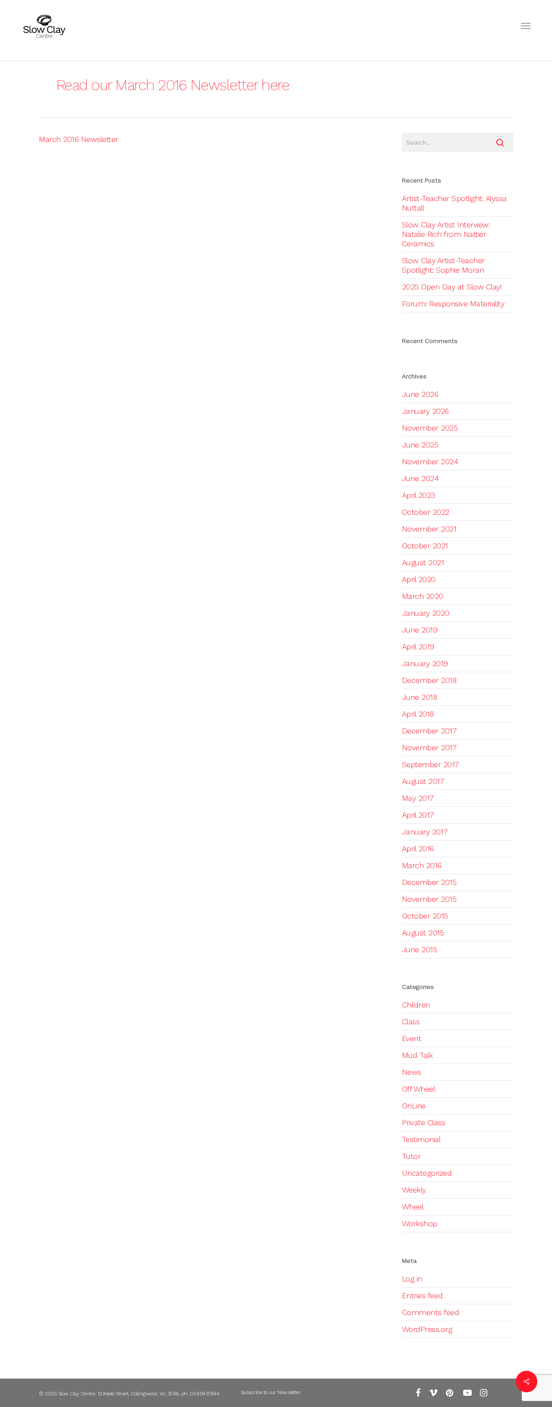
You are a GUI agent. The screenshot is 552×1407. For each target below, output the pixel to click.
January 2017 (425, 831)
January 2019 (425, 663)
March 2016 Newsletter (78, 139)
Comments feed (430, 1312)
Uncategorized (427, 1172)
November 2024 (430, 461)
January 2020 (425, 612)
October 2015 (425, 915)
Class (411, 1021)
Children (416, 1004)
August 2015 (423, 932)
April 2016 (418, 848)
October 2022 (425, 511)
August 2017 (423, 781)
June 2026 (420, 394)
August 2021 (423, 562)
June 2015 (419, 949)
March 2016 (422, 865)
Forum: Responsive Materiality (453, 303)
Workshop (419, 1223)
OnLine (414, 1105)
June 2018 (419, 697)
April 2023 (418, 495)
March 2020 (422, 596)
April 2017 (418, 814)
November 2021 (429, 528)
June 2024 (420, 478)
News (411, 1071)
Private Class (423, 1122)
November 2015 (429, 898)
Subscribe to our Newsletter (271, 1392)
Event (411, 1038)
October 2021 (425, 545)
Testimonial (421, 1139)
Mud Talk (417, 1055)
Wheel (412, 1206)
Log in (412, 1278)
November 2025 (430, 427)
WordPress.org (427, 1329)
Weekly (414, 1189)
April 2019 (418, 646)
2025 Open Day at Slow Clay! (452, 286)
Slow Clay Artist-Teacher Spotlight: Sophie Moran (443, 265)
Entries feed (422, 1295)
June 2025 (420, 444)
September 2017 (430, 764)
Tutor (411, 1156)
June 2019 (420, 629)
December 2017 (429, 730)
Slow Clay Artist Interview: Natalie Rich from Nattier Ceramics (446, 234)
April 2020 (419, 579)
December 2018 (429, 680)
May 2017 (418, 798)
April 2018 (418, 713)
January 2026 (425, 410)
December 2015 (429, 882)
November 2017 (429, 747)
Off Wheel (418, 1088)
